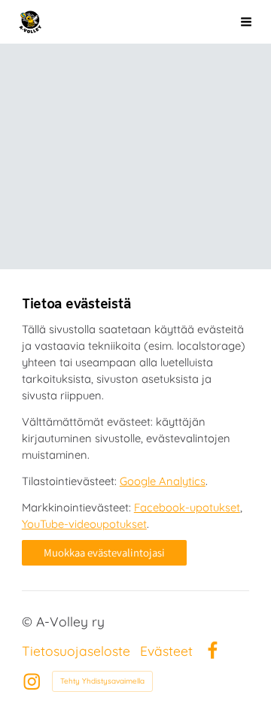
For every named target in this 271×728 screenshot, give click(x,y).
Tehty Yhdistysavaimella (102, 681)
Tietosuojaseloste (76, 651)
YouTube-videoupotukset (84, 524)
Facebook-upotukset (187, 507)
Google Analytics (163, 481)
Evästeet (166, 651)
